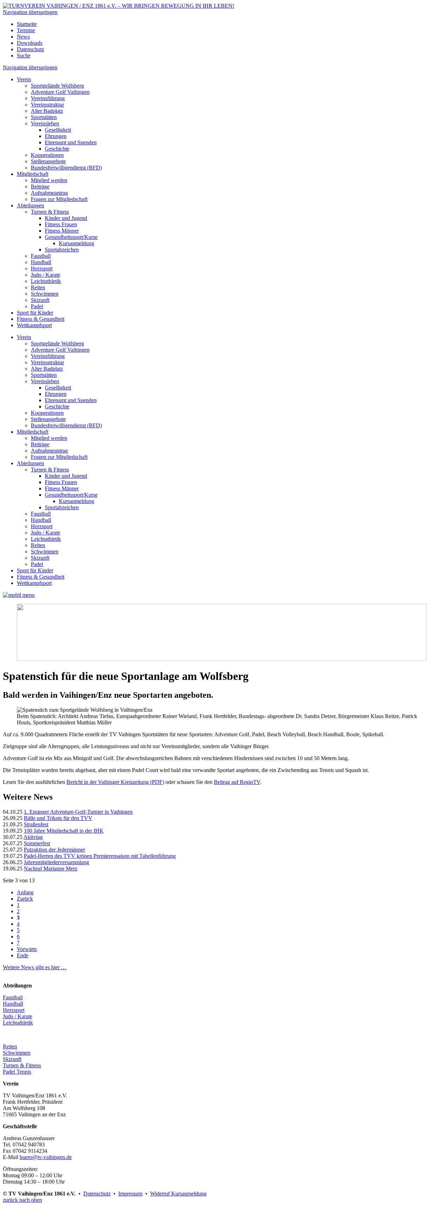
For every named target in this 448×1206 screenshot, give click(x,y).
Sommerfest (37, 843)
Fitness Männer (62, 231)
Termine (26, 30)
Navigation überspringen (30, 12)
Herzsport (41, 268)
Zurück (25, 899)
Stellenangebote (48, 161)
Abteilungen (30, 205)
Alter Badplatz (47, 111)
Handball (41, 262)
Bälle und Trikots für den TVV (58, 818)
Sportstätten (44, 117)
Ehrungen (55, 136)
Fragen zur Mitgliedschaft (59, 199)
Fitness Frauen (61, 224)
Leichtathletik (46, 281)
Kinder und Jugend (66, 218)
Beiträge (40, 186)
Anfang (25, 892)
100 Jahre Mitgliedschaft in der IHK (64, 831)
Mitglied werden (49, 180)
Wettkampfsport (34, 325)
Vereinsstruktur (47, 105)
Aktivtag (33, 837)
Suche (23, 55)
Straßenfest (36, 824)
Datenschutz (30, 49)
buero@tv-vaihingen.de (46, 1157)
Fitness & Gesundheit (40, 319)
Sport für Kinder (35, 313)
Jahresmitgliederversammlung (56, 862)
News (23, 37)
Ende (22, 955)
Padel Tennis (17, 1072)
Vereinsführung (48, 98)
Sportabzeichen (62, 250)
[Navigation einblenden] (19, 595)
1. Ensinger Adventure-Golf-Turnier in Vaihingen (78, 812)
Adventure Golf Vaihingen (60, 92)
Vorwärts (27, 949)
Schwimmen (44, 294)
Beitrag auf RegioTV (237, 782)
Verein (24, 79)
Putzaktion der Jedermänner (54, 850)
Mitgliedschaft (32, 174)
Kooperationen (47, 155)
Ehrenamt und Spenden (71, 142)
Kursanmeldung (76, 243)
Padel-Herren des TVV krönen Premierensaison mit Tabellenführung (100, 856)
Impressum (130, 1194)
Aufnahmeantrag (49, 193)
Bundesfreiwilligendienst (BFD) (66, 168)
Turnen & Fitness (50, 212)
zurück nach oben (22, 1200)
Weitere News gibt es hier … (34, 967)
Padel (37, 306)
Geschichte (57, 149)
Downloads (29, 43)
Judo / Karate (45, 275)
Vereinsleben (45, 123)
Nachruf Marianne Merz (50, 868)
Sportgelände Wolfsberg (57, 86)
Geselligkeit (58, 130)
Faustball (41, 256)
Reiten (38, 287)
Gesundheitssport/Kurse (71, 237)
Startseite (27, 24)
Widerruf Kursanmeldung (178, 1194)
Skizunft (40, 300)
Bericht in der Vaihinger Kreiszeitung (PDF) (115, 782)
